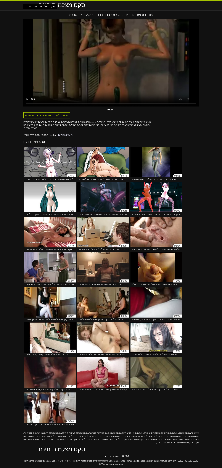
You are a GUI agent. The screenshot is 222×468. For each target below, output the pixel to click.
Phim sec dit (132, 461)
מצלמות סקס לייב (152, 436)
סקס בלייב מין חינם (37, 436)
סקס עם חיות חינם (68, 439)
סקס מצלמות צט (85, 439)
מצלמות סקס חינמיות (171, 436)
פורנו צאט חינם (52, 439)
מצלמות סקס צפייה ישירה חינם (106, 436)
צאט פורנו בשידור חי (180, 442)
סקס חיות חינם (165, 439)
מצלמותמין (52, 436)
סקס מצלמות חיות (118, 439)
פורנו (148, 14)
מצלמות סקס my (96, 433)
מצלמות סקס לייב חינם (132, 436)
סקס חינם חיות (32, 135)
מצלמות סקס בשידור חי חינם (75, 433)
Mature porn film (168, 461)
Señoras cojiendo (117, 461)
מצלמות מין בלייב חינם (132, 433)
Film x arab (154, 461)
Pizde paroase (48, 461)
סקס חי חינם (178, 439)
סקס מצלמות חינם (84, 461)
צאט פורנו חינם (163, 442)
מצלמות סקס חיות (32, 433)
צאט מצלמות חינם (36, 439)
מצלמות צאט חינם (66, 436)
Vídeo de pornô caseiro (112, 464)
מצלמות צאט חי (83, 436)
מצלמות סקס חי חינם (51, 433)
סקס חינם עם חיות (135, 439)
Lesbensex (143, 461)
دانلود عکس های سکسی (187, 461)
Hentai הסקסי (48, 135)
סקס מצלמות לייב (101, 439)
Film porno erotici (32, 461)
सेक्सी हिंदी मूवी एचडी (100, 461)
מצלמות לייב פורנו (152, 433)
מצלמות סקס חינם (190, 436)
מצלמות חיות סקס (169, 433)
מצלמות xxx (184, 433)
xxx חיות (195, 433)
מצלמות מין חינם (113, 433)
